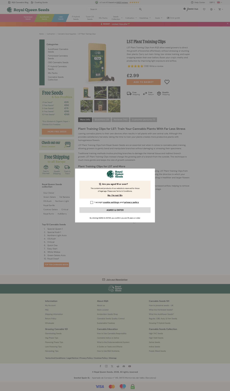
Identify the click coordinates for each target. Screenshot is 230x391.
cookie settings (111, 202)
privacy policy (131, 202)
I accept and (117, 202)
